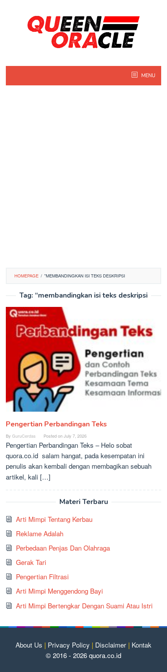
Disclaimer (110, 644)
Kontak (141, 644)
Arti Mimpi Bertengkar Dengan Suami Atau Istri (84, 605)
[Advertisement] (83, 180)
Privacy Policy (69, 644)
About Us (29, 644)
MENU (147, 75)
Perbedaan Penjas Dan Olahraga (63, 547)
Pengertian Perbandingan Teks (56, 424)
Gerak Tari (31, 562)
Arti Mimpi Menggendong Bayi (59, 591)
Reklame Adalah (39, 533)
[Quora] (83, 31)
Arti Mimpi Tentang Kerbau (54, 519)
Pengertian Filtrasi (42, 576)
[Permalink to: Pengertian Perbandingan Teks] (83, 362)
